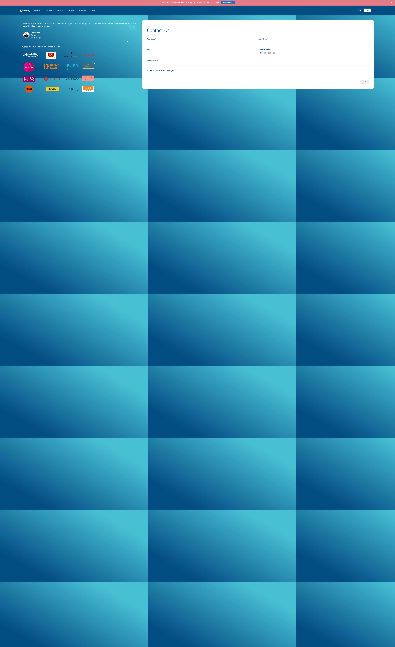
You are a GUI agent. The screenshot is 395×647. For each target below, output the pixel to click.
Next (364, 82)
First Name (151, 39)
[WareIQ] (25, 10)
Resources (82, 10)
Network (60, 10)
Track (367, 10)
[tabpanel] (80, 33)
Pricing (93, 10)
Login (359, 10)
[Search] (373, 10)
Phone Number (265, 49)
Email (149, 49)
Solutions (37, 10)
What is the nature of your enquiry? (160, 71)
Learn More (228, 3)
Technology (48, 10)
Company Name (153, 60)
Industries (71, 10)
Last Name (263, 39)
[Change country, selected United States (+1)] (261, 53)
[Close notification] (391, 3)
